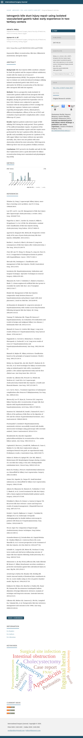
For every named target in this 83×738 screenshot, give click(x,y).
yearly (43, 187)
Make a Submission (15, 618)
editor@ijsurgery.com (33, 730)
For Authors (10, 634)
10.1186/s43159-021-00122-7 (61, 131)
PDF (55, 31)
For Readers (10, 631)
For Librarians (11, 637)
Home (9, 10)
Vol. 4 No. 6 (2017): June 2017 (30, 10)
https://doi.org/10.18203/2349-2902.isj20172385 (26, 48)
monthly (38, 187)
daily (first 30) (30, 187)
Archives (15, 10)
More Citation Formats (61, 74)
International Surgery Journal (16, 2)
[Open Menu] (2, 2)
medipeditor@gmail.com (16, 730)
